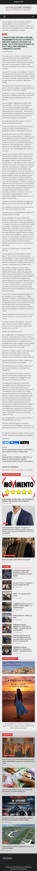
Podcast (6, 813)
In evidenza (6, 555)
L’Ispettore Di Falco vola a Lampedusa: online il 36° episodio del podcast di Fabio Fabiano (7, 574)
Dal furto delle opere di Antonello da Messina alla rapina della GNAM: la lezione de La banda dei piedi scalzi (18, 747)
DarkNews (13, 869)
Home (4, 22)
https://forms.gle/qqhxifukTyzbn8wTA (21, 435)
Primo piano (12, 755)
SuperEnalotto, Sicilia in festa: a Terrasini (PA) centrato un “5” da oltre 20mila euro (18, 778)
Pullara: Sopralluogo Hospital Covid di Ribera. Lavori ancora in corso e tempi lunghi (17, 449)
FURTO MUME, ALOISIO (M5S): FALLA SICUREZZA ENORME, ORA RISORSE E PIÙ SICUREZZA (18, 487)
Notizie (5, 755)
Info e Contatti (7, 858)
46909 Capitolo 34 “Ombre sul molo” (7, 617)
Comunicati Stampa (8, 785)
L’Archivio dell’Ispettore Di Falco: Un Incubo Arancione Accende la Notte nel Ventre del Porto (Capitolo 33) (7, 639)
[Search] (32, 16)
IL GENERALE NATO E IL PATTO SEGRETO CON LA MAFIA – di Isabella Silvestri (7, 607)
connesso (13, 470)
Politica (4, 34)
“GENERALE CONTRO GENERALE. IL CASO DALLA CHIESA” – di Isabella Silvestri (7, 650)
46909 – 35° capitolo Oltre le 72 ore (7, 596)
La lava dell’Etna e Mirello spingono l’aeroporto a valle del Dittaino (18, 834)
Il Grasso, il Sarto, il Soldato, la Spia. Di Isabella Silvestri (7, 585)
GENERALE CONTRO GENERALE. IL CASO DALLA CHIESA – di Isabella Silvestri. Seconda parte (7, 628)
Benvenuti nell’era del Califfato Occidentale (18, 548)
